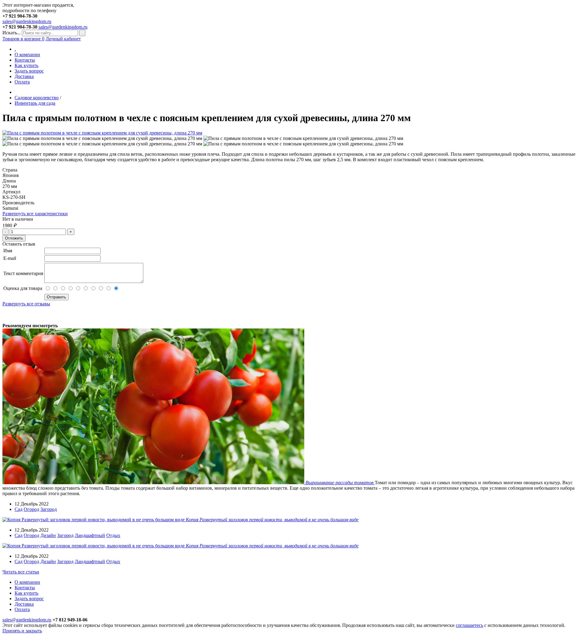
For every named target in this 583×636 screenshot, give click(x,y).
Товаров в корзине (23, 38)
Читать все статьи (20, 571)
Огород (31, 509)
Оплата (22, 81)
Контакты (25, 60)
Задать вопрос (29, 70)
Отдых (113, 535)
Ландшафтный (90, 535)
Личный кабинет (63, 38)
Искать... (11, 32)
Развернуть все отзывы (26, 303)
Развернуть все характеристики (35, 213)
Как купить (26, 65)
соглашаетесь (469, 625)
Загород (48, 509)
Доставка (24, 76)
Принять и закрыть (22, 630)
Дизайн (48, 535)
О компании (27, 54)
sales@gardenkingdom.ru (26, 21)
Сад (18, 509)
